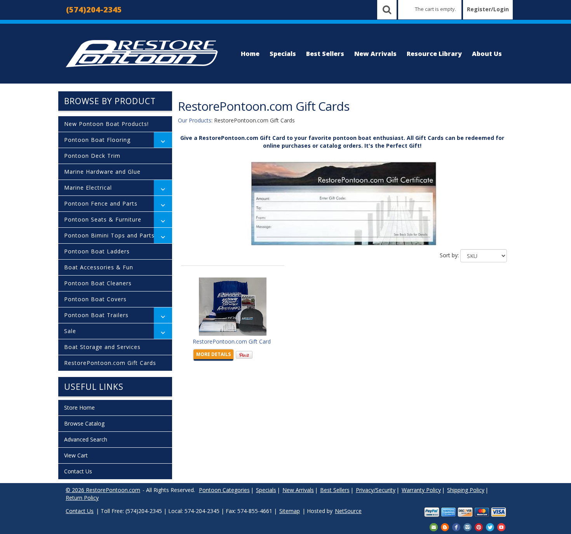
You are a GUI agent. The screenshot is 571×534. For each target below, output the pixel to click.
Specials (283, 53)
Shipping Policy (465, 490)
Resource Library (434, 53)
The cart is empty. (435, 8)
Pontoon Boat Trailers (96, 315)
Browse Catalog (84, 423)
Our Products (194, 120)
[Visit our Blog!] (445, 526)
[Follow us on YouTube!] (501, 526)
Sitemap (289, 511)
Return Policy (82, 497)
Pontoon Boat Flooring (97, 139)
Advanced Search (85, 439)
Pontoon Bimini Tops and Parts (109, 235)
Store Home (79, 407)
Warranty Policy (421, 490)
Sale (70, 331)
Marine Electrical (88, 187)
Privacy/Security (375, 490)
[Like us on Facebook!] (456, 526)
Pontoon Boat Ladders (97, 251)
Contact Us (78, 471)
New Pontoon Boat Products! (106, 123)
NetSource (348, 511)
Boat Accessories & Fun (98, 267)
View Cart (76, 455)
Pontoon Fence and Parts (101, 203)
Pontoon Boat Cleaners (98, 283)
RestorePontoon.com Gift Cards (110, 362)
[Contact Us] (434, 526)
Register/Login (488, 9)
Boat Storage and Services (102, 347)
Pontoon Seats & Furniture (102, 219)
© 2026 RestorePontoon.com (103, 490)
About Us (487, 53)
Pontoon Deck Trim (92, 155)
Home (250, 53)
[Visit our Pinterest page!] (479, 526)
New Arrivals (375, 53)
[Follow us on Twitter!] (490, 526)
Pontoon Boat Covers (95, 299)
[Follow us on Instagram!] (467, 526)
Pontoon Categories (224, 490)
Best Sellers (325, 53)
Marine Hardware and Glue (102, 171)
